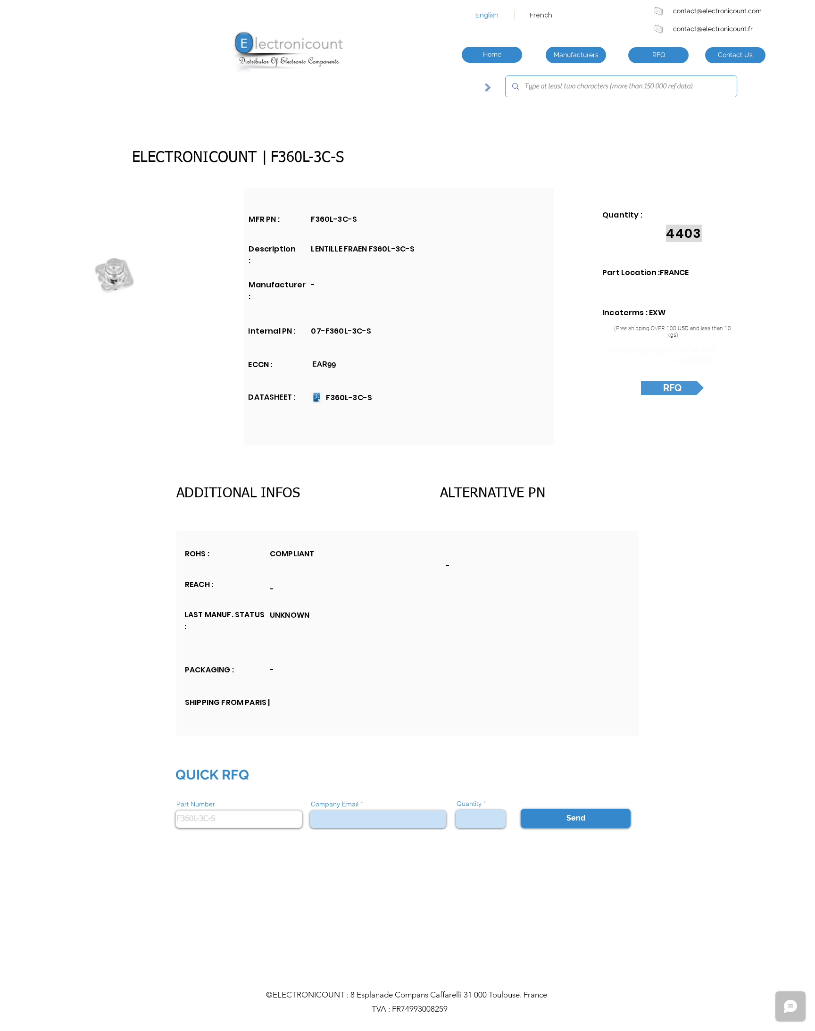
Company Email (334, 804)
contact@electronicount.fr (713, 29)
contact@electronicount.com (717, 11)
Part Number (195, 804)
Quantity (469, 803)
